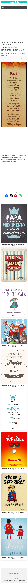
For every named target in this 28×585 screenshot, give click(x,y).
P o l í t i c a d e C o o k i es (14, 573)
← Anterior (4, 58)
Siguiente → (23, 58)
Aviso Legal (14, 571)
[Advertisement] (14, 24)
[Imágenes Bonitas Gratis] (14, 3)
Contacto (14, 576)
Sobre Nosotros (14, 578)
